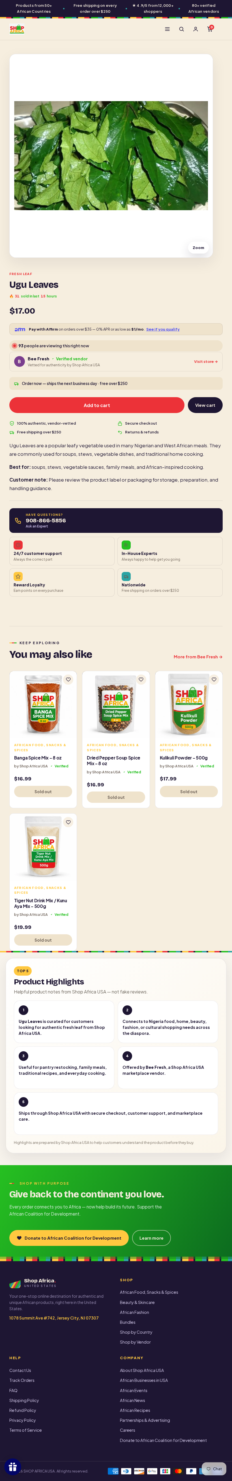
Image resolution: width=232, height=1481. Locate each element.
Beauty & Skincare (137, 1302)
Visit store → (206, 361)
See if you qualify (163, 329)
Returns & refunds (142, 432)
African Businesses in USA (144, 1380)
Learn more (151, 1237)
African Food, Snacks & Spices (149, 1292)
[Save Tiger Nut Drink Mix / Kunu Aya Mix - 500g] (68, 822)
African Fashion (134, 1312)
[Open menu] (167, 29)
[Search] (181, 29)
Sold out (43, 791)
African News (132, 1400)
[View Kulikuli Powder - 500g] (188, 704)
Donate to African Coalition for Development (73, 1237)
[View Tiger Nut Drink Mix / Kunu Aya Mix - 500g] (43, 847)
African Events (133, 1390)
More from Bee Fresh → (198, 656)
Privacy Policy (22, 1420)
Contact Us (20, 1370)
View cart (205, 405)
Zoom (198, 247)
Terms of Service (25, 1430)
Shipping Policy (24, 1400)
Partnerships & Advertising (145, 1420)
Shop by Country (136, 1332)
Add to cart (97, 405)
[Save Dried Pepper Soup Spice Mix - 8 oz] (141, 679)
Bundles (128, 1322)
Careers (127, 1430)
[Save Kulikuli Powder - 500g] (214, 679)
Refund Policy (22, 1410)
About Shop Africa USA (142, 1370)
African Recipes (135, 1410)
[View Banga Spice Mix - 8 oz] (43, 704)
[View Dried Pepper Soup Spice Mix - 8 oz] (115, 704)
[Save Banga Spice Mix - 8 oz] (68, 679)
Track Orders (22, 1380)
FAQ (13, 1390)
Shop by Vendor (135, 1341)
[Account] (195, 29)
